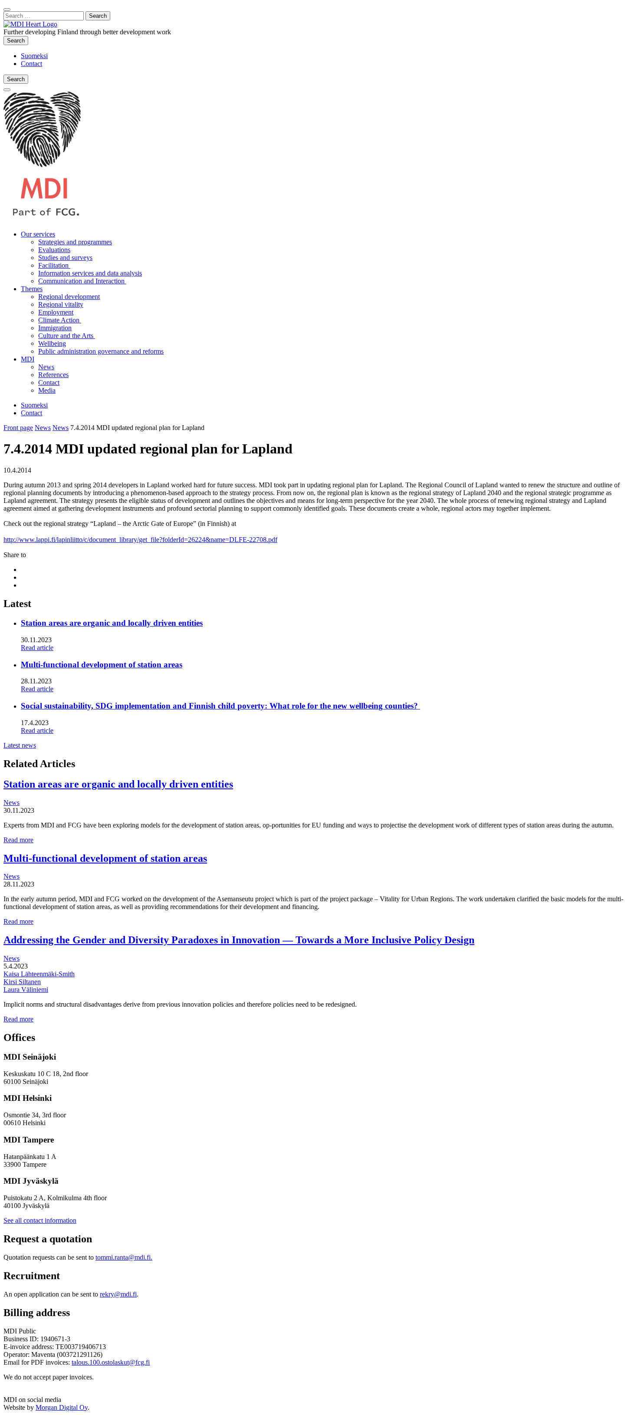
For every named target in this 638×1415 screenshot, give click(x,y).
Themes (32, 288)
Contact (31, 63)
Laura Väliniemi (25, 989)
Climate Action (59, 320)
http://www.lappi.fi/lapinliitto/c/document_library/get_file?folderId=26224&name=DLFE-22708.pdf (140, 539)
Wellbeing (52, 343)
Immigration (55, 328)
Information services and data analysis (90, 273)
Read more (18, 840)
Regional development (69, 296)
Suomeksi (34, 55)
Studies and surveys (65, 257)
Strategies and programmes (75, 242)
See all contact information (39, 1220)
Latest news (19, 745)
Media (47, 390)
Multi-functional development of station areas (101, 664)
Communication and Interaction (82, 281)
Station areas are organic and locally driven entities (112, 622)
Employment (55, 312)
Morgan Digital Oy (62, 1407)
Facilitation (54, 265)
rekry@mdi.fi (118, 1294)
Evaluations (54, 249)
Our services (38, 234)
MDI (27, 359)
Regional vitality (60, 304)
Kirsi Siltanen (22, 981)
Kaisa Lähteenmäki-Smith (39, 974)
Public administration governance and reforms (101, 351)
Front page (18, 427)
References (53, 374)
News (46, 367)
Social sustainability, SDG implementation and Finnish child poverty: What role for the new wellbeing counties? (220, 705)
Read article (37, 647)
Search (17, 40)
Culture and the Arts (66, 335)
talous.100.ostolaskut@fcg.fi (111, 1362)
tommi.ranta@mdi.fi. (123, 1257)
